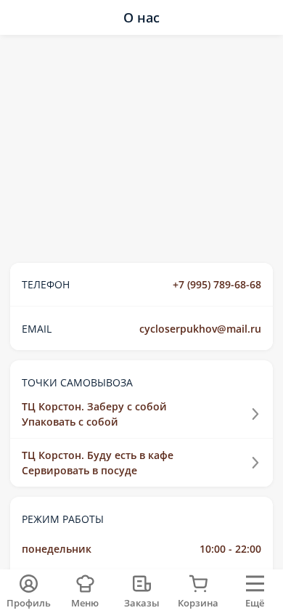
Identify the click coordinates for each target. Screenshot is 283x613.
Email (37, 329)
